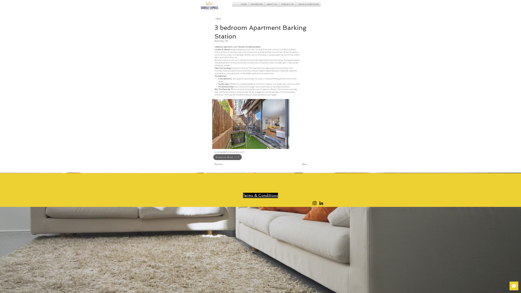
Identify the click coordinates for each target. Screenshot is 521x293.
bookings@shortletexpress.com (229, 152)
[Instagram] (314, 203)
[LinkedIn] (321, 203)
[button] (250, 124)
